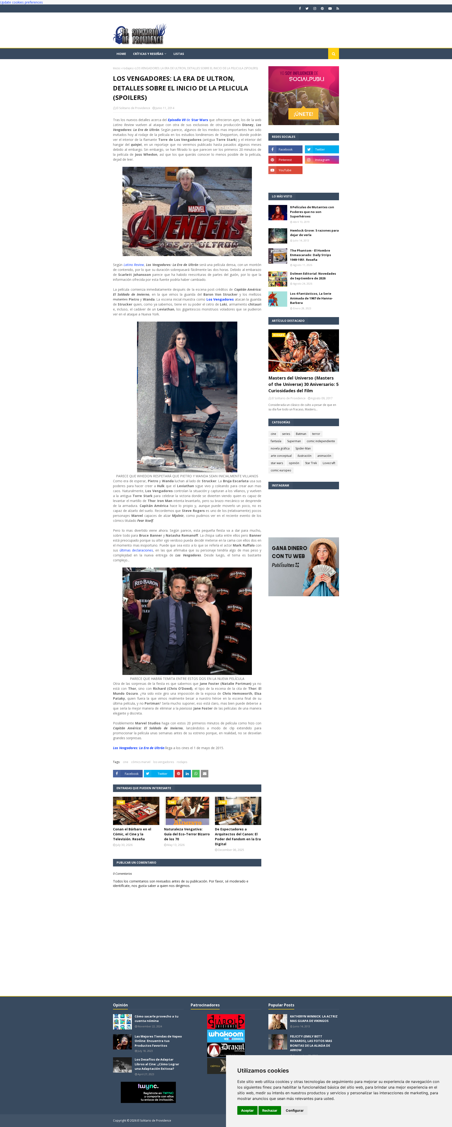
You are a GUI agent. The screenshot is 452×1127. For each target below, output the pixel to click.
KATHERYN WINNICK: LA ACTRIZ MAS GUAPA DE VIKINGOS (314, 1018)
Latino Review (134, 264)
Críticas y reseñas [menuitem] (148, 54)
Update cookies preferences (21, 2)
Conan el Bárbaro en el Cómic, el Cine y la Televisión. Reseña (132, 834)
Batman (301, 434)
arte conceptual (281, 456)
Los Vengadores (220, 299)
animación (324, 456)
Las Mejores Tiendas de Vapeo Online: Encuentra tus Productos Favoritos (158, 1041)
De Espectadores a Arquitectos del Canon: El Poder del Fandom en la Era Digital (238, 836)
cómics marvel (140, 762)
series (286, 434)
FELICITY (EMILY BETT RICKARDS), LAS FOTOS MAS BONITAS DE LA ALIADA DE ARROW (311, 1043)
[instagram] (314, 8)
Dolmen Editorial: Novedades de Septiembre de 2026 (313, 275)
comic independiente (321, 441)
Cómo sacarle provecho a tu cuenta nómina (156, 1018)
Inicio (116, 68)
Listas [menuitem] (179, 54)
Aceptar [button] (247, 1110)
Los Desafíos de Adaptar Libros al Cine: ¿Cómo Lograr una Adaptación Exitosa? (157, 1064)
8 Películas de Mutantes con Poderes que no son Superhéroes (312, 211)
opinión (294, 463)
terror (316, 434)
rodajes (127, 68)
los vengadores (163, 762)
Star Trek (311, 463)
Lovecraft (329, 463)
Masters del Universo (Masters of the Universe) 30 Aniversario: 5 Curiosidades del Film (303, 384)
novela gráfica (280, 448)
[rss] (337, 8)
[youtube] (330, 8)
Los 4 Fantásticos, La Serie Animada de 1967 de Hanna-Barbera (311, 298)
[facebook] (300, 8)
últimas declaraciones (136, 550)
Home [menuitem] (121, 54)
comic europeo (281, 470)
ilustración (304, 456)
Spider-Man (303, 448)
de (188, 120)
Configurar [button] (295, 1110)
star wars (277, 463)
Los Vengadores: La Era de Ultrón (138, 748)
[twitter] (307, 8)
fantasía (276, 441)
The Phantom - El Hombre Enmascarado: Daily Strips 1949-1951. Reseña (310, 255)
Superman (294, 441)
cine (125, 762)
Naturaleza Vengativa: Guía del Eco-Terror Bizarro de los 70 (187, 834)
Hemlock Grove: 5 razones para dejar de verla (314, 232)
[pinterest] (322, 8)
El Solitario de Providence (133, 108)
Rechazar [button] (269, 1110)
